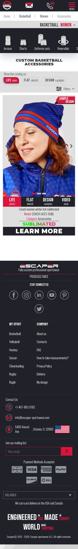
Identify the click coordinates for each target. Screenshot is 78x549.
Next (71, 146)
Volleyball (14, 341)
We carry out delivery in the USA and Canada (39, 503)
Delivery (41, 374)
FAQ (39, 349)
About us (41, 333)
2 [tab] (39, 193)
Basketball (15, 333)
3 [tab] (44, 193)
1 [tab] (34, 193)
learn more (39, 231)
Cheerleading (16, 366)
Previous (6, 146)
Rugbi (12, 382)
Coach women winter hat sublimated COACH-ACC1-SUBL (39, 214)
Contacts (42, 341)
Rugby (12, 374)
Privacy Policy (44, 366)
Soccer (13, 357)
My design (42, 382)
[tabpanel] (39, 146)
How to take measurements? (53, 357)
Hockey (13, 349)
